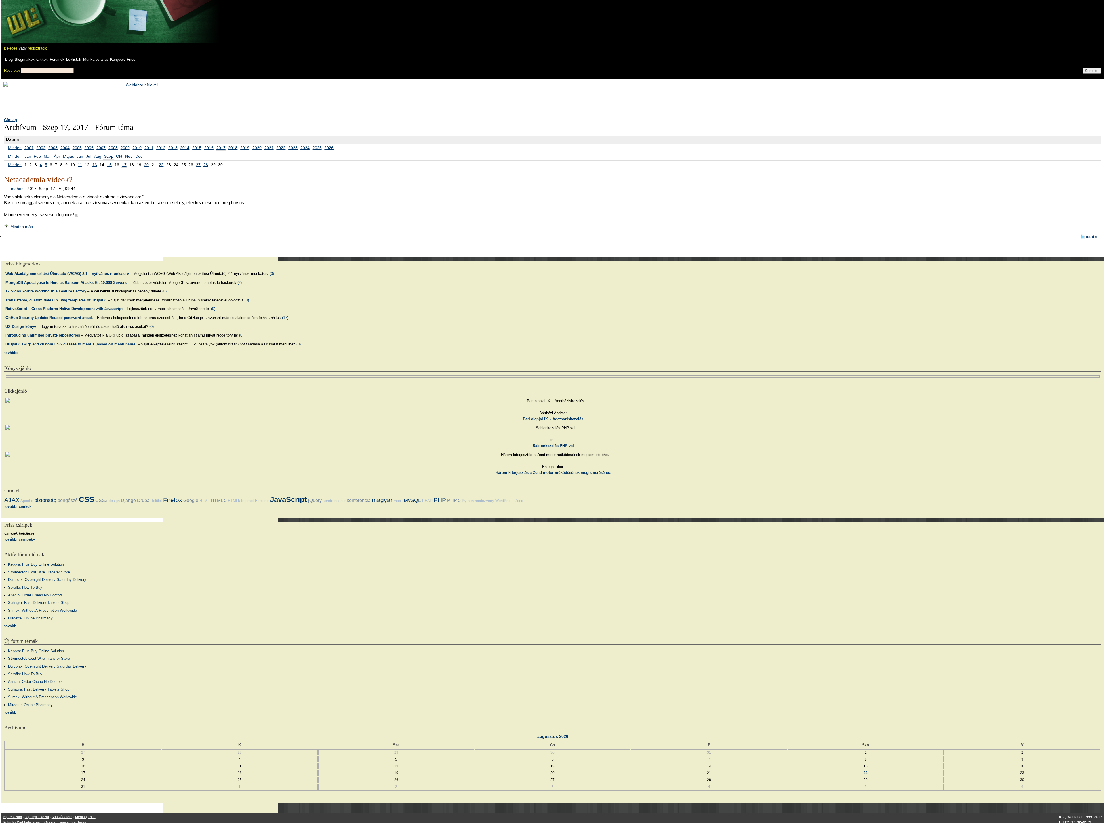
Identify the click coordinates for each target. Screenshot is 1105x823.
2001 (29, 147)
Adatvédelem (62, 817)
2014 (184, 147)
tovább (10, 626)
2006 (89, 147)
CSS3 (101, 500)
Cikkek (42, 59)
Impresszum (12, 817)
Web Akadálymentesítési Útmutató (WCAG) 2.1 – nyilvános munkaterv (67, 273)
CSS (86, 499)
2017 (221, 147)
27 (198, 164)
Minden (15, 147)
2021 (269, 147)
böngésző (68, 500)
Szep (108, 156)
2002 (40, 147)
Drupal (144, 500)
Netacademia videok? (38, 179)
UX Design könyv (20, 326)
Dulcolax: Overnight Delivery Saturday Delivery (47, 579)
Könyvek (117, 59)
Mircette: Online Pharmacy (30, 618)
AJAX (12, 500)
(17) (285, 317)
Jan (27, 156)
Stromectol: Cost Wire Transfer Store (39, 572)
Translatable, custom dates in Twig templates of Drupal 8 (55, 300)
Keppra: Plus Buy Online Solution (36, 564)
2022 (280, 147)
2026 (329, 147)
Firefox (172, 500)
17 (124, 164)
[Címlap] (23, 16)
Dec (138, 156)
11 (80, 164)
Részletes (12, 70)
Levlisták (73, 59)
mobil (398, 501)
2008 (113, 147)
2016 (209, 147)
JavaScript (288, 499)
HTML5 (234, 501)
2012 (160, 147)
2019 (244, 147)
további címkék (17, 506)
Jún (80, 156)
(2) (239, 282)
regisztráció (37, 48)
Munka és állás (95, 59)
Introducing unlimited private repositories (42, 335)
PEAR (427, 501)
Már (47, 156)
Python (468, 501)
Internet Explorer (255, 501)
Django (128, 500)
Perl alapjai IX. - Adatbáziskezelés (553, 419)
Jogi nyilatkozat (37, 817)
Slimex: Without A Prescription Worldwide (42, 610)
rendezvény (484, 501)
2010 (137, 147)
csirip (1091, 236)
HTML (204, 501)
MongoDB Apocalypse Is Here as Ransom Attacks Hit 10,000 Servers (66, 282)
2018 (232, 147)
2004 (65, 147)
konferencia (359, 500)
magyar (382, 500)
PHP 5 (454, 500)
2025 (317, 147)
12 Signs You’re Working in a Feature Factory (45, 291)
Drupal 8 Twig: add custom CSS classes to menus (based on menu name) (70, 344)
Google (190, 500)
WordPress (504, 501)
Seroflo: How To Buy (25, 587)
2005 (77, 147)
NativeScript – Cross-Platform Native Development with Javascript (64, 309)
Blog (9, 59)
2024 (305, 147)
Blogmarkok (25, 59)
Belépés (11, 48)
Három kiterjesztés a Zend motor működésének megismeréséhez (553, 472)
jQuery (315, 500)
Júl (88, 156)
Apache (26, 501)
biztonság (45, 500)
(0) (272, 273)
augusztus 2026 (552, 736)
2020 (257, 147)
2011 (148, 147)
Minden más (21, 226)
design (114, 501)
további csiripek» (19, 539)
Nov (128, 156)
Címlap (10, 119)
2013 (173, 147)
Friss (131, 59)
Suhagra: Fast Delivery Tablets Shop (38, 602)
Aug (97, 156)
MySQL (412, 500)
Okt (119, 156)
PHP (440, 500)
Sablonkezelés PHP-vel (553, 446)
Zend (519, 501)
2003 (53, 147)
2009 (125, 147)
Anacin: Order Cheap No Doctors (35, 595)
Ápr (57, 156)
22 (161, 164)
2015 (196, 147)
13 (94, 164)
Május (68, 156)
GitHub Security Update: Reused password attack (49, 317)
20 (146, 164)
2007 (101, 147)
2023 (293, 147)
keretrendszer (334, 501)
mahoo (17, 188)
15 (109, 164)
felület (157, 501)
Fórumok (57, 59)
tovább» (11, 353)
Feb (37, 156)
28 (205, 164)
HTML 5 (219, 500)
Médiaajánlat (85, 817)
